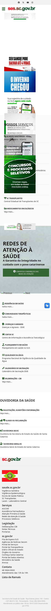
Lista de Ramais (11, 577)
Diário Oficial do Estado (12, 549)
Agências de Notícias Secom (14, 542)
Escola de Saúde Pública (12, 495)
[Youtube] (28, 2)
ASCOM (5, 508)
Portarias (6, 531)
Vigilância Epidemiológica (13, 493)
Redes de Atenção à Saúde (14, 516)
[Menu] (3, 9)
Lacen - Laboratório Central (14, 501)
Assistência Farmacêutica (13, 511)
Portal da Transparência (12, 547)
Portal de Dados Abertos (13, 557)
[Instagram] (32, 2)
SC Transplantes (9, 498)
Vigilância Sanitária (10, 490)
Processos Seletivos (10, 518)
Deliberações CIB (9, 526)
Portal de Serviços (10, 544)
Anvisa (5, 562)
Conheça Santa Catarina (12, 554)
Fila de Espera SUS (10, 539)
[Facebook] (19, 2)
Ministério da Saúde (11, 560)
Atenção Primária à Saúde (13, 513)
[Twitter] (23, 2)
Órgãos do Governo (11, 552)
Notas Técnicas (8, 529)
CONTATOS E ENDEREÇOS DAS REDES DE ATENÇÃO (27, 272)
